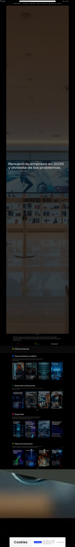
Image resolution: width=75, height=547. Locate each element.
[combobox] (37, 1)
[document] (37, 273)
